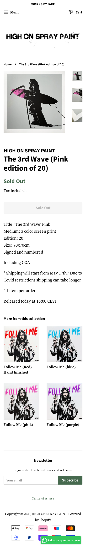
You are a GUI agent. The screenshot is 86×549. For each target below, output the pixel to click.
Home (8, 64)
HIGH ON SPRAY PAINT (49, 514)
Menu (14, 12)
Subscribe (70, 480)
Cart (78, 12)
